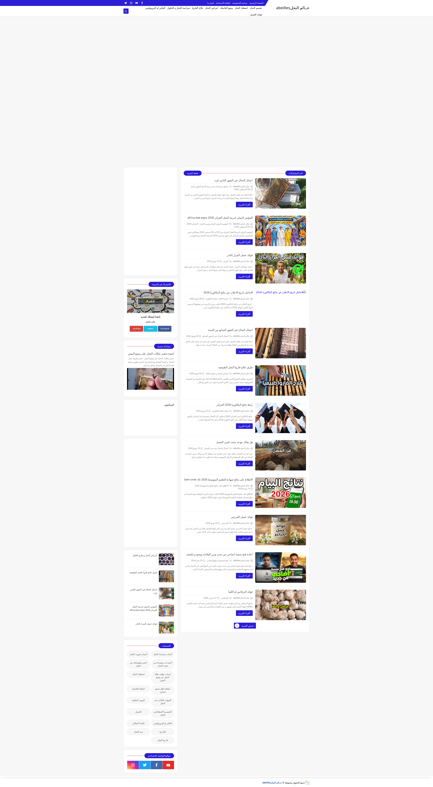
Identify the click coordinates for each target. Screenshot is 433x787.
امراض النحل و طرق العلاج (145, 555)
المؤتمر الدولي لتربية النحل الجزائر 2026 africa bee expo (220, 218)
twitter (151, 328)
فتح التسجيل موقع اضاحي (218, 560)
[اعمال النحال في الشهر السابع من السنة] (280, 343)
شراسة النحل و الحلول (178, 7)
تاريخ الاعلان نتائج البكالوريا (217, 298)
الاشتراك (150, 301)
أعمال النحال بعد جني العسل (216, 448)
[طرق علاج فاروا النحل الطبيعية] (280, 380)
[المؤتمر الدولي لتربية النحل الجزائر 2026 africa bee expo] (280, 231)
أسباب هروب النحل (138, 654)
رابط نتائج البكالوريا (220, 410)
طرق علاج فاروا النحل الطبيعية (235, 367)
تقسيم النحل (256, 7)
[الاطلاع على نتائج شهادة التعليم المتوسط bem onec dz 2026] (280, 492)
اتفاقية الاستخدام (223, 3)
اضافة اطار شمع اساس (162, 690)
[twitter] (125, 3)
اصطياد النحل (241, 7)
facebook (165, 328)
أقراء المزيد (244, 204)
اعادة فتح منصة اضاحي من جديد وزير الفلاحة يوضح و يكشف (219, 554)
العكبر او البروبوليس (155, 7)
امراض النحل (211, 7)
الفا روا (162, 731)
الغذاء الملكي (138, 723)
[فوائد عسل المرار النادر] (280, 268)
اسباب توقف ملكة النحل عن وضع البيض (163, 677)
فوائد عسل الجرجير (242, 517)
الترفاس (225, 597)
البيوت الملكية (138, 700)
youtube (137, 328)
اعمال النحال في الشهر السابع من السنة (230, 330)
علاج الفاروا (197, 7)
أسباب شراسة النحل (162, 654)
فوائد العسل (256, 14)
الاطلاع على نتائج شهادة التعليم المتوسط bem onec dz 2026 (218, 479)
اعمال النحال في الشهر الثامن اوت (233, 180)
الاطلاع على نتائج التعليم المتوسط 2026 (212, 485)
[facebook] (142, 3)
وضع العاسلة (226, 7)
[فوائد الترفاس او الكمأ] (280, 605)
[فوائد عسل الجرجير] (280, 530)
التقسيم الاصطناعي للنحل (163, 713)
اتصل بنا (210, 3)
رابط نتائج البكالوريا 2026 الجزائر (234, 405)
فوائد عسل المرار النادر (240, 255)
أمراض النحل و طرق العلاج (217, 373)
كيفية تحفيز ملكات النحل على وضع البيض (151, 353)
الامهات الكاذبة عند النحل (162, 702)
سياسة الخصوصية (239, 3)
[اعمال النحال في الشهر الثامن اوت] (280, 193)
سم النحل (138, 731)
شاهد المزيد (192, 173)
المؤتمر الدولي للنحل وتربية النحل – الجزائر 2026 (208, 223)
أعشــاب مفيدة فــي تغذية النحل (162, 664)
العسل (138, 711)
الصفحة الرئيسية (256, 3)
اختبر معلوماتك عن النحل (138, 664)
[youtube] (136, 3)
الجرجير (225, 523)
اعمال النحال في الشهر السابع (216, 336)
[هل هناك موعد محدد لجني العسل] (280, 455)
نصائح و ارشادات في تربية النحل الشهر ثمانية (210, 186)
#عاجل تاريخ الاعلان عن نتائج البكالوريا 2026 (228, 292)
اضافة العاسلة (138, 688)
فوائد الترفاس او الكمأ (240, 592)
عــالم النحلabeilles (272, 782)
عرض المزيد (248, 625)
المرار (226, 261)
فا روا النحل (162, 740)
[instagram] (131, 3)
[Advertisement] (331, 23)
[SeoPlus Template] (307, 782)
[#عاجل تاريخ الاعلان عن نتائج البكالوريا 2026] (280, 305)
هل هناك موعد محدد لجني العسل (234, 442)
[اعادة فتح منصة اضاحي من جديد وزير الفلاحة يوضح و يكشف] (280, 567)
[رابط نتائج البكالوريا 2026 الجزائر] (280, 418)
